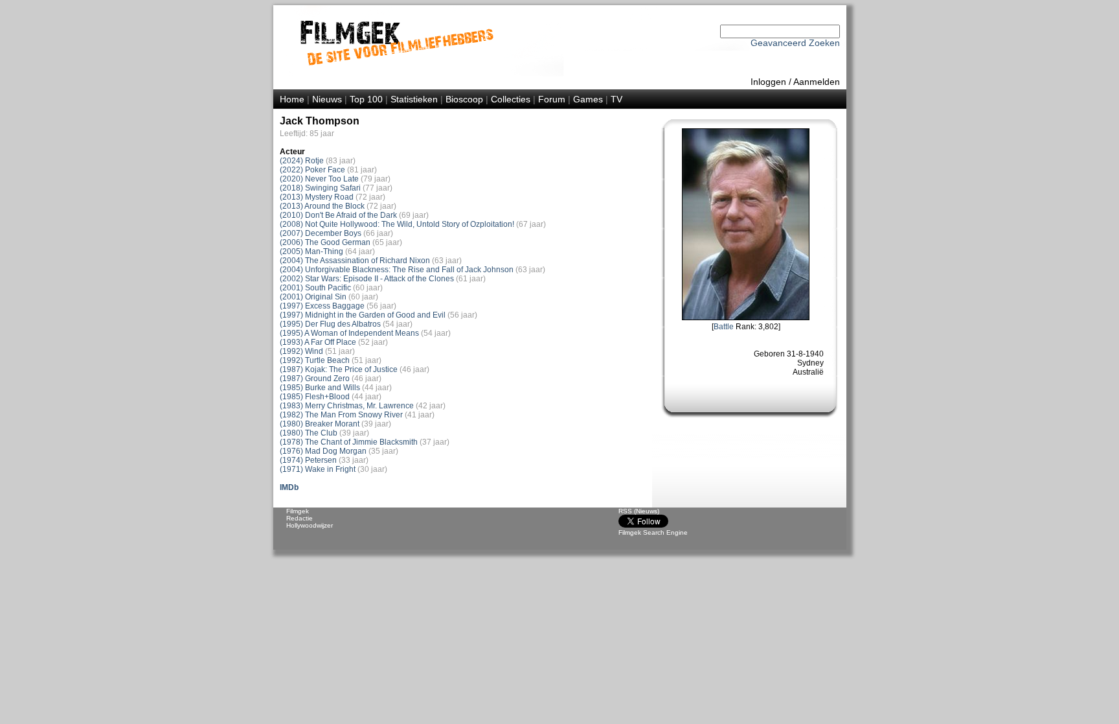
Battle (724, 326)
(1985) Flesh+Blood (315, 396)
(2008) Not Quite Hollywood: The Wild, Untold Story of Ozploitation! (397, 224)
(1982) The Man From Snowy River (341, 414)
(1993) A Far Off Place (318, 342)
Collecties (510, 99)
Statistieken (414, 99)
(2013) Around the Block (322, 206)
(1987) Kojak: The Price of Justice (339, 369)
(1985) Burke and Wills (320, 387)
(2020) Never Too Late (319, 178)
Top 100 (366, 99)
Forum (551, 99)
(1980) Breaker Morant (319, 423)
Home (292, 99)
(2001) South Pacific (315, 287)
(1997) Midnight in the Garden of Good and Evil (363, 315)
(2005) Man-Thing (311, 251)
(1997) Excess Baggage (322, 305)
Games (588, 99)
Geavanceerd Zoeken (795, 43)
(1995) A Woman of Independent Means (349, 333)
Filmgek (297, 511)
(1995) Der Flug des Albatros (330, 324)
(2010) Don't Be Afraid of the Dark (338, 215)
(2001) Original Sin (313, 296)
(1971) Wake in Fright (318, 469)
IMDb (289, 487)
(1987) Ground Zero (315, 378)
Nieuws (327, 99)
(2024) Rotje (302, 160)
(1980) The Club (308, 433)
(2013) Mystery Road (317, 197)
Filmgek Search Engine (653, 532)
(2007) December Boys (320, 233)
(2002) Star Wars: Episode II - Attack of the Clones (367, 278)
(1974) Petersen (308, 460)
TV (616, 99)
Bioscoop (464, 99)
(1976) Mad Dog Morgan (323, 451)
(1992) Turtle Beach (315, 360)
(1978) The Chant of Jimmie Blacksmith (349, 442)
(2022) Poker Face (312, 169)
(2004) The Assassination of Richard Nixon (355, 260)
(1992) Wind (301, 351)
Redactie (299, 518)
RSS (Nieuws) (638, 511)
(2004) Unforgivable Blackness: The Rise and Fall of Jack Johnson (397, 269)
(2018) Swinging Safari (320, 188)
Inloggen (768, 81)
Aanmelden (816, 81)
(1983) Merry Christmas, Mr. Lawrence (347, 405)
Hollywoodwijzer (309, 525)
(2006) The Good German (325, 242)
